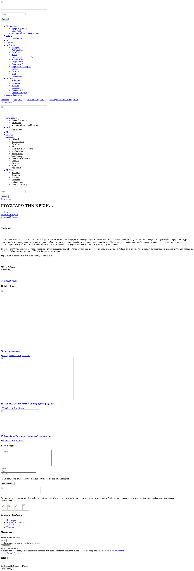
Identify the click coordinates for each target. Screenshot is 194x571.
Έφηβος (9, 43)
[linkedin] (5, 104)
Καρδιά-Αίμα (17, 59)
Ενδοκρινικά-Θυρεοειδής (22, 57)
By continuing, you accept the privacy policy (23, 543)
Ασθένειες (10, 45)
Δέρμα (14, 54)
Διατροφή (16, 83)
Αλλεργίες (16, 47)
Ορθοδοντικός (18, 90)
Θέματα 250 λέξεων (9, 214)
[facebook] (3, 104)
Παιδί (8, 40)
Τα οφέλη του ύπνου (10, 351)
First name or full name (10, 537)
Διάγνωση (16, 81)
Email (3, 540)
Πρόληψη (10, 78)
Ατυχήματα (16, 52)
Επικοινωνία (6, 199)
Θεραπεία (16, 88)
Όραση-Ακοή (17, 64)
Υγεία (14, 73)
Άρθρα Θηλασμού (19, 28)
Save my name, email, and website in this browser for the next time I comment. (36, 479)
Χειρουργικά (17, 76)
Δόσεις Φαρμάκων (14, 95)
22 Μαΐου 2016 (8, 408)
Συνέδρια (5, 99)
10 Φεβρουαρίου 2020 (11, 355)
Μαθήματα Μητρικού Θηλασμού (25, 33)
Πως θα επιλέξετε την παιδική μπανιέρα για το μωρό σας (27, 403)
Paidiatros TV (8, 102)
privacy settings (118, 551)
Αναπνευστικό (18, 50)
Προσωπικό (11, 520)
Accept (4, 553)
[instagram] (8, 104)
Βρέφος (9, 35)
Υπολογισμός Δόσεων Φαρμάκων (63, 99)
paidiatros (5, 212)
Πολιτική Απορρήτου (35, 99)
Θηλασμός (16, 31)
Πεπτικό (15, 69)
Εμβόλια (15, 85)
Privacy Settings (13, 553)
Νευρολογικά (17, 62)
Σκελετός (15, 71)
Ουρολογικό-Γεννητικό (21, 66)
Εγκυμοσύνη (11, 26)
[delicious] (2, 104)
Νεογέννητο (17, 38)
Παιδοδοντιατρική (19, 93)
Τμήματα (18, 99)
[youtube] (6, 104)
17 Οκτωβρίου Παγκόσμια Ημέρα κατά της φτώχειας (26, 436)
